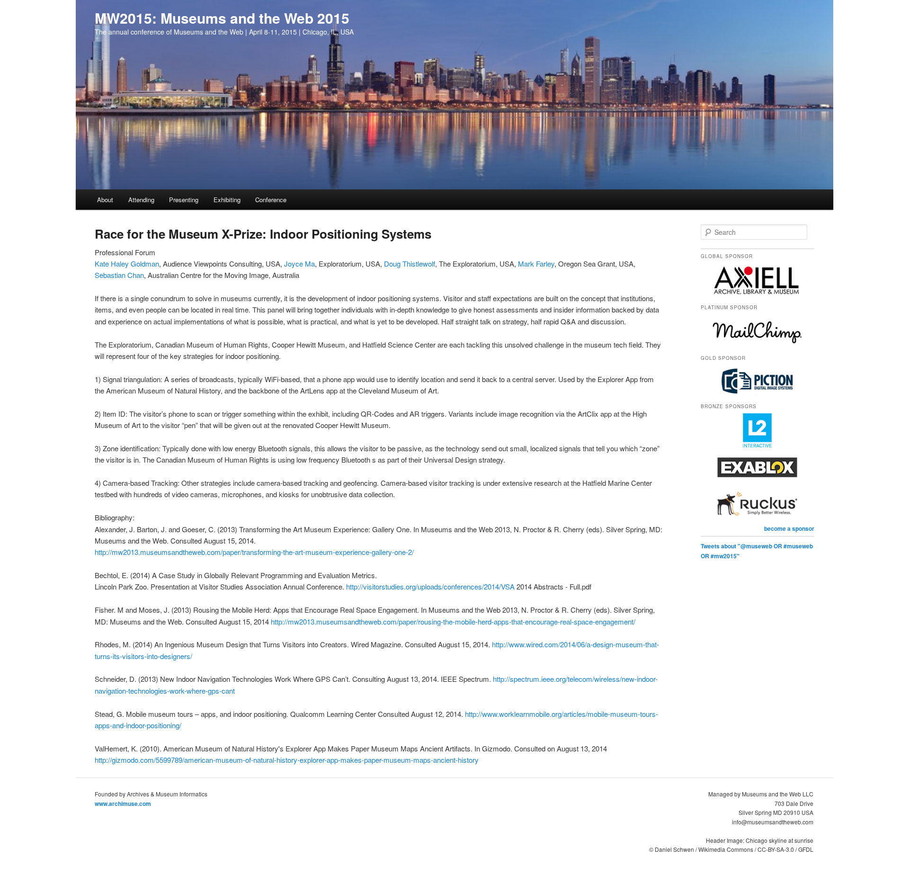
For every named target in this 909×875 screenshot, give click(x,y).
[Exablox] (757, 482)
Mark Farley (536, 263)
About (105, 199)
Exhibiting (227, 199)
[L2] (757, 445)
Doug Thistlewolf (409, 263)
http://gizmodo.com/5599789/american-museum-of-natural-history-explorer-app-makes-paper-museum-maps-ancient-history (287, 760)
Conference (270, 199)
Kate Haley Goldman (127, 263)
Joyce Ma (299, 263)
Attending (141, 199)
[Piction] (757, 394)
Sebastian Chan (119, 275)
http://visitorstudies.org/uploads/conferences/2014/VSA (430, 586)
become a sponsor (789, 528)
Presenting (183, 199)
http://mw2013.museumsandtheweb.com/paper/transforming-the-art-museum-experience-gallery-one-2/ (254, 552)
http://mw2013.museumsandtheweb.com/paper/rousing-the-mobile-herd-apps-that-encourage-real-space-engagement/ (453, 621)
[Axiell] (757, 295)
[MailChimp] (757, 346)
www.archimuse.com (123, 803)
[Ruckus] (757, 518)
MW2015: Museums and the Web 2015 (222, 18)
